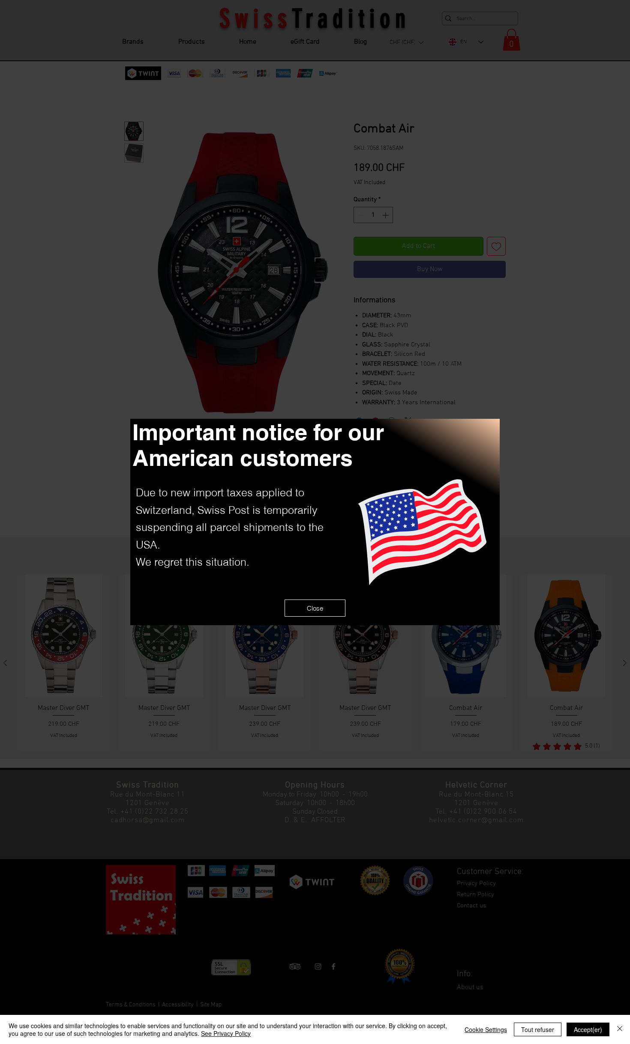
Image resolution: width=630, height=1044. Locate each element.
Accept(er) (588, 1029)
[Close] (620, 1029)
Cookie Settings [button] (486, 1029)
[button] (315, 608)
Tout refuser (537, 1029)
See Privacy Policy (226, 1033)
